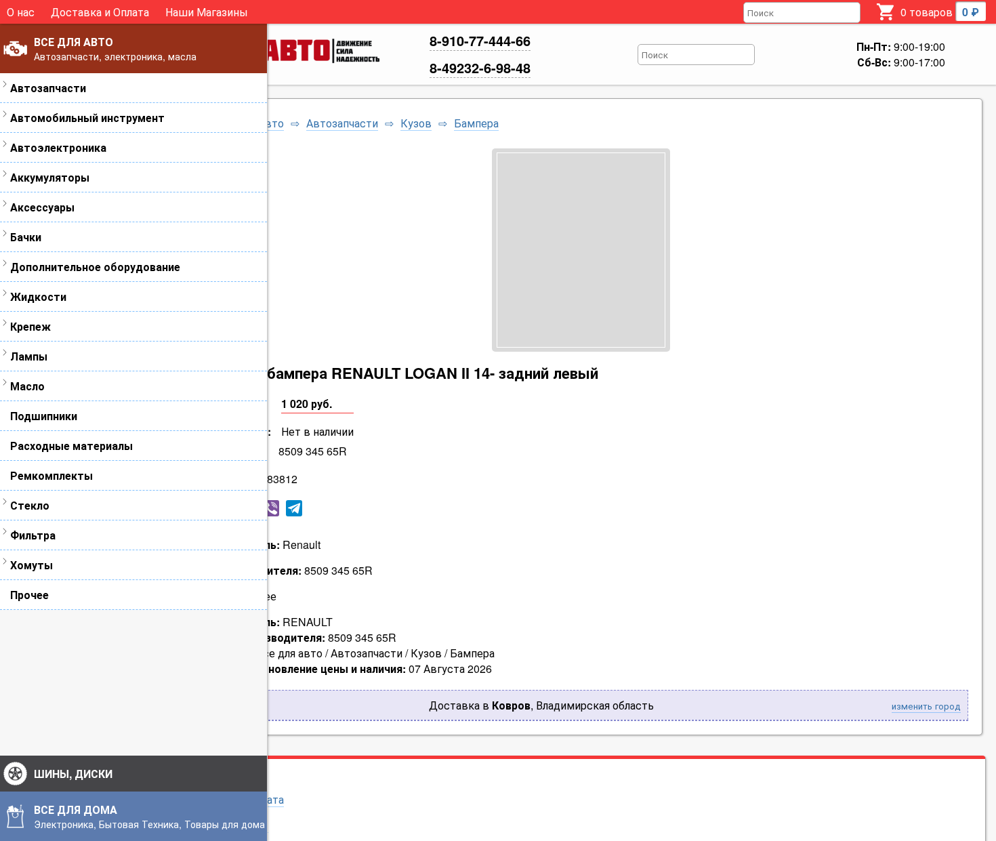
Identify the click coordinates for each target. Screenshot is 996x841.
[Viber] (271, 508)
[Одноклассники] (225, 508)
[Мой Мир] (248, 508)
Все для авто (250, 123)
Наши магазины (227, 825)
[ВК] (202, 508)
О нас (21, 12)
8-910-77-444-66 (480, 40)
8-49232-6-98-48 (480, 67)
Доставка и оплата (235, 799)
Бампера (476, 123)
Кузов (416, 123)
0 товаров (939, 12)
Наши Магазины (206, 12)
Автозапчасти (342, 123)
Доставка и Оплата (100, 12)
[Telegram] (294, 508)
